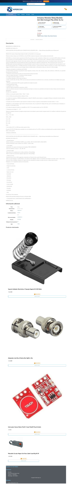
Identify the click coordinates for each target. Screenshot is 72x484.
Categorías (10, 14)
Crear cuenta (46, 1)
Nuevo (18, 212)
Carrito (32, 14)
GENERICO (19, 217)
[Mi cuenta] (62, 9)
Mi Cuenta (28, 14)
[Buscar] (28, 4)
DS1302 (19, 219)
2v (17, 221)
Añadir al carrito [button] (37, 296)
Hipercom (19, 210)
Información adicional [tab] (38, 39)
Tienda (18, 14)
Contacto (23, 14)
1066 (18, 223)
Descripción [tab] (32, 39)
